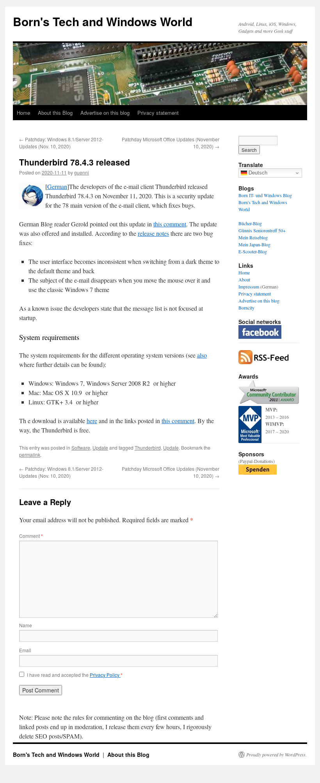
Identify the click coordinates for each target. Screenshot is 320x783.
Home (23, 112)
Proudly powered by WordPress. (276, 754)
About (244, 279)
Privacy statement (158, 112)
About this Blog (55, 112)
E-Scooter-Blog (252, 251)
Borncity (246, 307)
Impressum (248, 286)
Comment (31, 535)
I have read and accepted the (75, 674)
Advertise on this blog (105, 112)
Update (100, 447)
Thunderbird (148, 447)
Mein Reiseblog (253, 237)
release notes (153, 233)
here (92, 420)
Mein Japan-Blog (254, 244)
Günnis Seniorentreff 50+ (262, 230)
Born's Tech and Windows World (102, 21)
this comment (169, 224)
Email (25, 650)
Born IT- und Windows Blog (265, 195)
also (202, 355)
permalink (29, 454)
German (57, 186)
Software (80, 447)
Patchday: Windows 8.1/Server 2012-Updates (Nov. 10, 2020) (61, 142)
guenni (81, 172)
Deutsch (257, 173)
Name (25, 625)
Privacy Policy (105, 674)
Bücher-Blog (250, 223)
